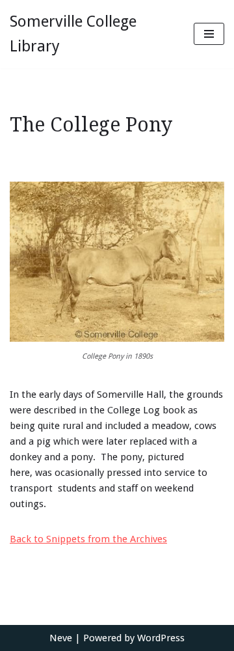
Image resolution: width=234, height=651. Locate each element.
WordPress (161, 638)
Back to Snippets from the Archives (88, 539)
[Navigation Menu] (209, 34)
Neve (60, 638)
